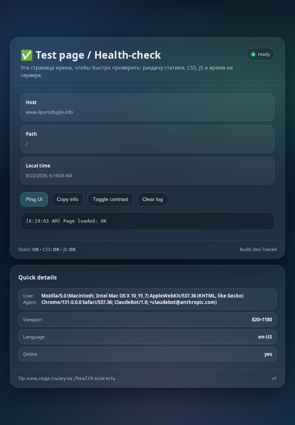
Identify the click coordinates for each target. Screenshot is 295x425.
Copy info (67, 199)
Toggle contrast (110, 199)
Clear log (152, 199)
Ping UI (34, 199)
